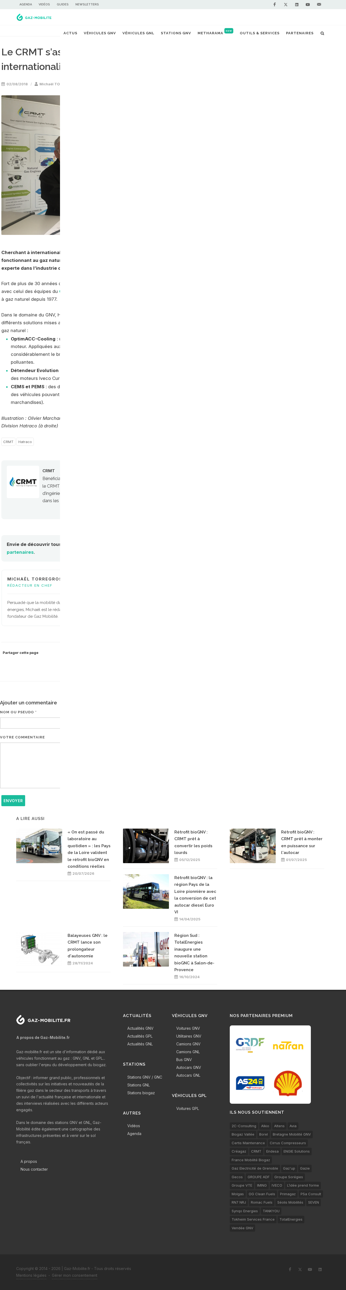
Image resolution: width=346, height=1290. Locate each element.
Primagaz (288, 1194)
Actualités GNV (140, 1028)
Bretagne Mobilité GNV (292, 1134)
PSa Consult (311, 1194)
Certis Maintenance (248, 1143)
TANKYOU (271, 1211)
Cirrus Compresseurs (288, 1143)
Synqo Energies (245, 1211)
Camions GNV (188, 1044)
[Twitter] (285, 4)
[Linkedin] (296, 4)
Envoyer (13, 800)
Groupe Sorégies (288, 1177)
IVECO (277, 1185)
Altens (279, 1126)
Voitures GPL (187, 1108)
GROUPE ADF (259, 1177)
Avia (293, 1126)
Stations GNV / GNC (144, 1077)
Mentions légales (31, 1275)
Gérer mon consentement (74, 1275)
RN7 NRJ (239, 1202)
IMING (262, 1185)
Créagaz (239, 1151)
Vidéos (44, 4)
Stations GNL (138, 1085)
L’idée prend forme (303, 1185)
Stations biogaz (141, 1092)
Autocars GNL (188, 1075)
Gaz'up (289, 1168)
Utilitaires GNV (188, 1036)
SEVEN (313, 1202)
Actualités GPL (139, 1036)
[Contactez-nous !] (319, 4)
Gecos (237, 1177)
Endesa (272, 1151)
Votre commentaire (22, 737)
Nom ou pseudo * (18, 712)
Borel (263, 1134)
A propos (29, 1161)
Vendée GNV (242, 1228)
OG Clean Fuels (262, 1194)
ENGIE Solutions (297, 1151)
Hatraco (25, 442)
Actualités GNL (140, 1044)
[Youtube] (307, 4)
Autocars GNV (188, 1067)
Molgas (238, 1194)
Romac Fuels (261, 1202)
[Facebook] (274, 4)
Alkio (265, 1126)
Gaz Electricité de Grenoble (255, 1168)
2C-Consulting (244, 1126)
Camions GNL (188, 1051)
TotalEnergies (291, 1219)
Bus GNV (184, 1059)
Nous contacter (34, 1169)
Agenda (25, 4)
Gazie (305, 1168)
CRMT (8, 442)
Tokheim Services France (253, 1219)
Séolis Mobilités (290, 1202)
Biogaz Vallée (243, 1134)
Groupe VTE (242, 1185)
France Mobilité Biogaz (251, 1160)
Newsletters (87, 4)
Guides (63, 4)
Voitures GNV (188, 1028)
